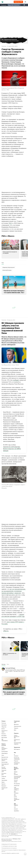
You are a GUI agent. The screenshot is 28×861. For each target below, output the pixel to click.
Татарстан (4, 776)
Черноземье (4, 780)
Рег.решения (16, 783)
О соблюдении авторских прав (9, 846)
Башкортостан (5, 757)
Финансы (4, 733)
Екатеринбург (5, 751)
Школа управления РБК (16, 799)
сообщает (16, 380)
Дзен (15, 730)
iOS (15, 807)
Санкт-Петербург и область (4, 748)
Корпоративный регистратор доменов (16, 777)
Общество (4, 726)
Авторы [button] (3, 664)
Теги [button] (3, 262)
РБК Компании (16, 792)
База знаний (4, 737)
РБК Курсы (15, 795)
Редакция (16, 760)
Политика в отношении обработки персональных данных (14, 850)
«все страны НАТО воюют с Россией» (13, 623)
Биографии (4, 735)
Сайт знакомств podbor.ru (16, 788)
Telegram (16, 728)
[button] (14, 40)
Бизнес (3, 728)
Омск (3, 755)
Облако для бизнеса (16, 773)
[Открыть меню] (25, 2)
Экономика (4, 725)
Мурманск (4, 785)
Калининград (4, 762)
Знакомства (16, 785)
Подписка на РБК (17, 740)
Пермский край (4, 770)
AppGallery (16, 810)
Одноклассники (17, 726)
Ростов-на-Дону (4, 774)
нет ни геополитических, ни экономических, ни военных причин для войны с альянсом (14, 591)
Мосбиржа (15, 838)
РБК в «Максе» (8, 236)
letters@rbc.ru (14, 834)
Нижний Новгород (4, 767)
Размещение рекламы (16, 763)
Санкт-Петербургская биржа (11, 839)
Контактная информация (16, 758)
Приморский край (4, 788)
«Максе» (6, 631)
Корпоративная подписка (17, 743)
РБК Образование (5, 740)
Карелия (3, 784)
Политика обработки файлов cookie (10, 853)
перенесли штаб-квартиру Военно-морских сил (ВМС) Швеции (12, 448)
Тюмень (3, 778)
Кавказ (3, 782)
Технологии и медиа (4, 731)
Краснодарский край (5, 764)
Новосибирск (5, 753)
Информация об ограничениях (9, 844)
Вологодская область (4, 759)
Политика (4, 46)
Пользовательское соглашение (9, 848)
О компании (16, 755)
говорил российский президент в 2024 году (13, 615)
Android (16, 809)
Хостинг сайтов (16, 781)
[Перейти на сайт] (14, 40)
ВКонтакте (16, 724)
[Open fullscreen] (23, 469)
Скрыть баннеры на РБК (16, 736)
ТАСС (10, 223)
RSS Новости (17, 749)
